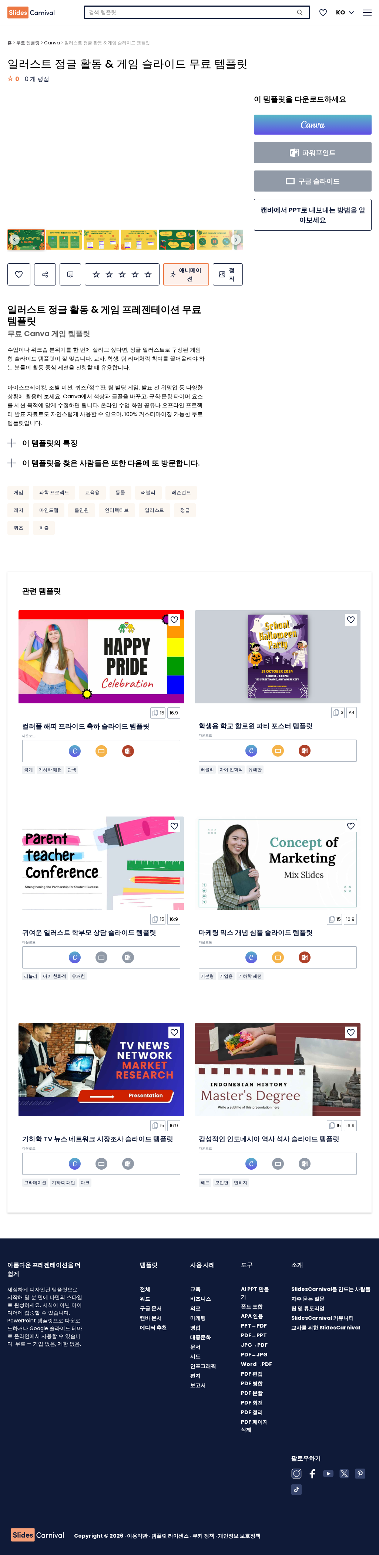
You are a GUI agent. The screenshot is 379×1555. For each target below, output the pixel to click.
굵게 (28, 770)
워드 (145, 1298)
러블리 (148, 492)
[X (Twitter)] (344, 1473)
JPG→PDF (254, 1345)
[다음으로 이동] (236, 239)
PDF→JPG (254, 1354)
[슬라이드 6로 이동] (214, 239)
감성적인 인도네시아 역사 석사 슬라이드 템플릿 (269, 1138)
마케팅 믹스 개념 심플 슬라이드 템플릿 (256, 932)
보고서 (198, 1385)
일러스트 (154, 510)
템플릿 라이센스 (170, 1535)
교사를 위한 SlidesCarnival (325, 1327)
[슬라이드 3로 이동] (101, 239)
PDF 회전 (252, 1402)
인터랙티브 (117, 510)
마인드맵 (48, 510)
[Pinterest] (360, 1473)
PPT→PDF (254, 1325)
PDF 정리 (252, 1412)
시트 (195, 1356)
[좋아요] (18, 274)
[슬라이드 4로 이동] (139, 239)
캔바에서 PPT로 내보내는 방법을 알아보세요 (313, 214)
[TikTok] (296, 1489)
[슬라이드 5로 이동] (176, 239)
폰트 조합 (252, 1306)
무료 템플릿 (28, 43)
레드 (205, 1182)
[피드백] (70, 274)
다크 (85, 1182)
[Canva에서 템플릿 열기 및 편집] (313, 125)
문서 (195, 1347)
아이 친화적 (231, 769)
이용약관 (138, 1535)
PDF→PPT (254, 1335)
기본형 (207, 976)
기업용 (226, 976)
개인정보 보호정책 (239, 1535)
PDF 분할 (252, 1393)
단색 (71, 770)
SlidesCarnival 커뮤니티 (322, 1318)
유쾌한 (255, 769)
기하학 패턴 (50, 770)
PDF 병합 (252, 1383)
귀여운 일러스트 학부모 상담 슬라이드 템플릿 (89, 932)
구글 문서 (151, 1308)
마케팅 (198, 1318)
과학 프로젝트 (54, 492)
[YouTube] (328, 1473)
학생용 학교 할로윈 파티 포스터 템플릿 (256, 725)
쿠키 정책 (203, 1535)
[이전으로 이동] (14, 239)
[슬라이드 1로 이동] (26, 239)
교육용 (92, 492)
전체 (145, 1289)
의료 (195, 1308)
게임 (18, 492)
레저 (18, 510)
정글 (185, 510)
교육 (195, 1289)
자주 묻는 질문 (308, 1298)
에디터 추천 (153, 1327)
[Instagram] (296, 1473)
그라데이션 (35, 1182)
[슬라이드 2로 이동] (64, 239)
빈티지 (240, 1182)
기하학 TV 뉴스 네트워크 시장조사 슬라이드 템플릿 (97, 1138)
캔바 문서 (151, 1318)
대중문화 (200, 1337)
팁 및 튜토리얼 (308, 1308)
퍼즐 (44, 527)
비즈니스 (200, 1298)
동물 (120, 492)
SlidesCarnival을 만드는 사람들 (330, 1289)
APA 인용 (252, 1316)
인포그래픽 (203, 1366)
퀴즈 (18, 527)
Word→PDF (256, 1364)
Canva (52, 43)
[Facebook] (312, 1473)
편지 (195, 1375)
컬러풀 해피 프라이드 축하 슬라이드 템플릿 (86, 726)
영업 (195, 1327)
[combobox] (197, 12)
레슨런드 (181, 492)
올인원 (81, 510)
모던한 (221, 1182)
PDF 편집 (252, 1373)
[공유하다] (45, 274)
